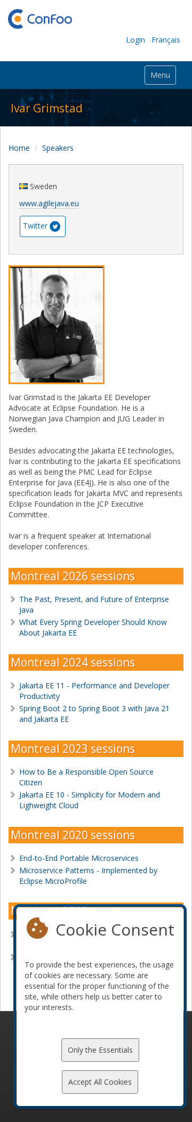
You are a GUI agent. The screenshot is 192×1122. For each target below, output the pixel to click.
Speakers (58, 148)
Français (165, 40)
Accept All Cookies (100, 1082)
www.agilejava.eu (49, 203)
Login (135, 40)
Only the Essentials (100, 1050)
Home (19, 148)
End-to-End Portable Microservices (79, 858)
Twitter (35, 225)
